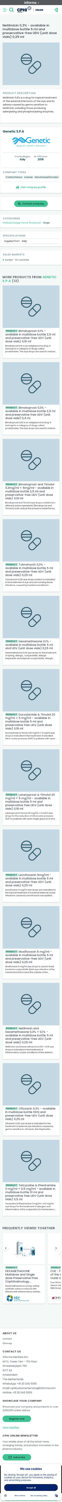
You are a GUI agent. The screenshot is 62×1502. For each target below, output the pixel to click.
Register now (16, 1418)
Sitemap (7, 1343)
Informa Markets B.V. (15, 1357)
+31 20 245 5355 (27, 1383)
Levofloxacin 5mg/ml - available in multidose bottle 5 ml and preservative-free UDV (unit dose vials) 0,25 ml (29, 880)
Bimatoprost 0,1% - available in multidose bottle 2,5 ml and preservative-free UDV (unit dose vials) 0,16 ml (30, 336)
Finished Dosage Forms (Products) (22, 222)
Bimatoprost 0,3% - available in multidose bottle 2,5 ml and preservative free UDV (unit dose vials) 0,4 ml (30, 413)
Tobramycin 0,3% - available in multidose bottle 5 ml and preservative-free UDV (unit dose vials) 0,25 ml (29, 570)
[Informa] (31, 2)
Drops (46, 222)
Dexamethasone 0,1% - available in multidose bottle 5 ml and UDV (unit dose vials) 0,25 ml (29, 644)
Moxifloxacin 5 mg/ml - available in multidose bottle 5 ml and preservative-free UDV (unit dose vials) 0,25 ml (29, 957)
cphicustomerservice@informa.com (33, 1388)
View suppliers (11, 1427)
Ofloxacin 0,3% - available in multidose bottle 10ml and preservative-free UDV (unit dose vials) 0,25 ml (30, 1114)
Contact (7, 1338)
